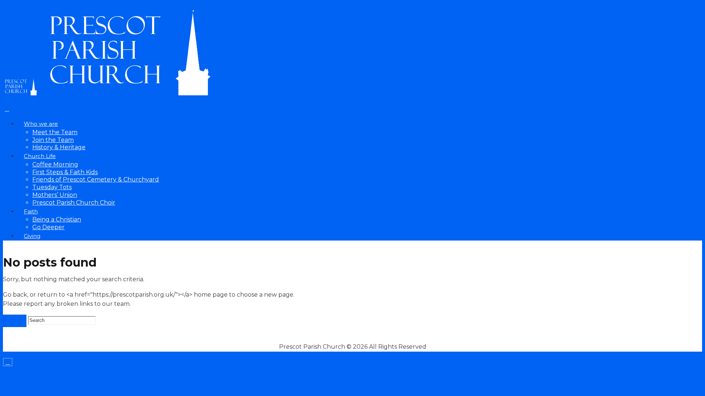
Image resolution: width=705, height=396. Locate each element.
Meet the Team (54, 132)
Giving (32, 236)
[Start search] (14, 321)
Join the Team (53, 139)
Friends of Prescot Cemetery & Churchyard (95, 179)
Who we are (41, 124)
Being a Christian (56, 219)
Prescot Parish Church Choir (73, 202)
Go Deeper (48, 227)
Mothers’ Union (54, 194)
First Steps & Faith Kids (65, 172)
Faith (31, 211)
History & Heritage (59, 147)
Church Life (40, 156)
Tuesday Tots (52, 187)
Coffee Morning (55, 164)
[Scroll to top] (7, 362)
